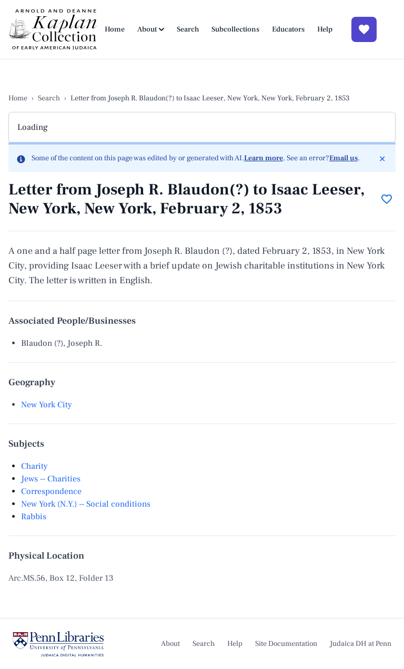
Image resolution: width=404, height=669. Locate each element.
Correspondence (51, 491)
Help (324, 29)
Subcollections (235, 29)
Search (188, 29)
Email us (343, 158)
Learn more (263, 158)
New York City (46, 404)
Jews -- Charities (50, 479)
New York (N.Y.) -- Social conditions (85, 504)
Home (115, 29)
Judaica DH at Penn (360, 644)
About (147, 29)
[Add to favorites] (387, 199)
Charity (34, 466)
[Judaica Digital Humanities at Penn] (58, 643)
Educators (288, 29)
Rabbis (33, 516)
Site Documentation (286, 644)
